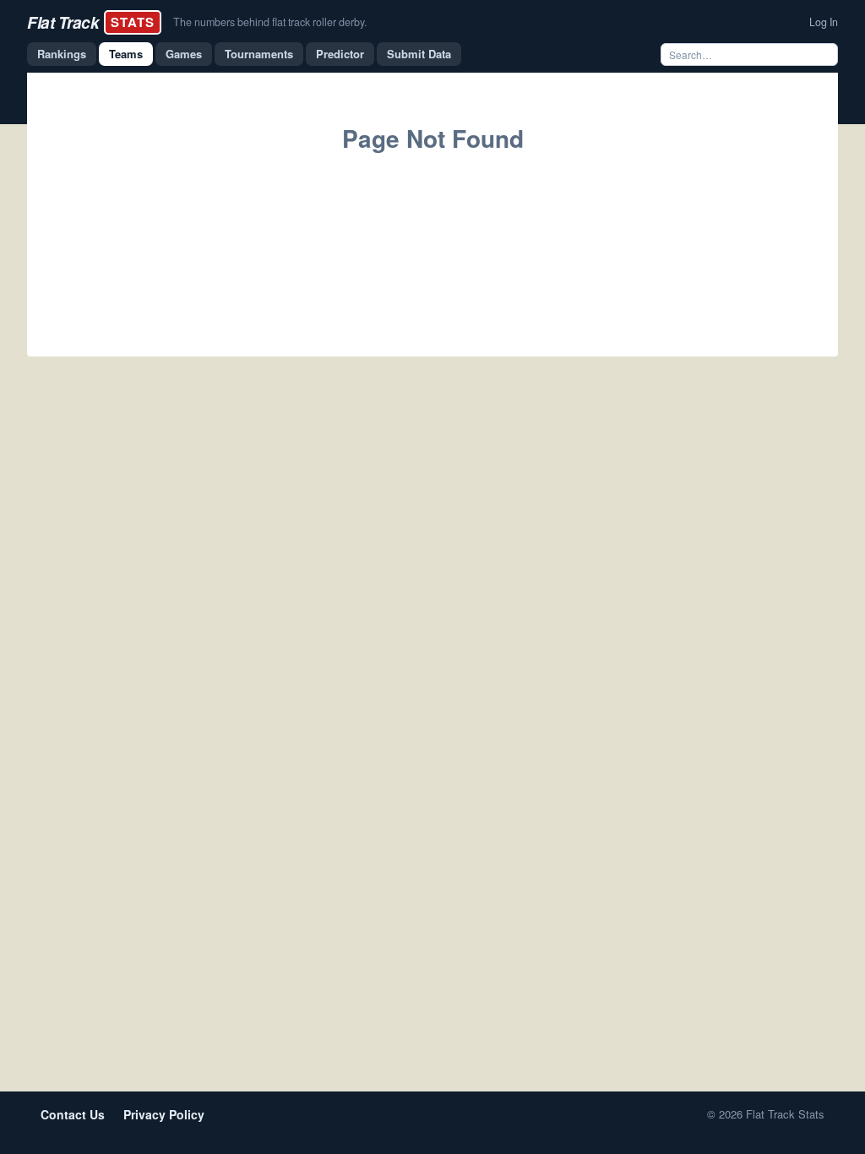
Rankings (61, 54)
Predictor (340, 54)
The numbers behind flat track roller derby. (270, 22)
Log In (823, 22)
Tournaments (259, 54)
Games (184, 54)
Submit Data (419, 54)
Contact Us (73, 1114)
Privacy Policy (163, 1114)
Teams (126, 54)
